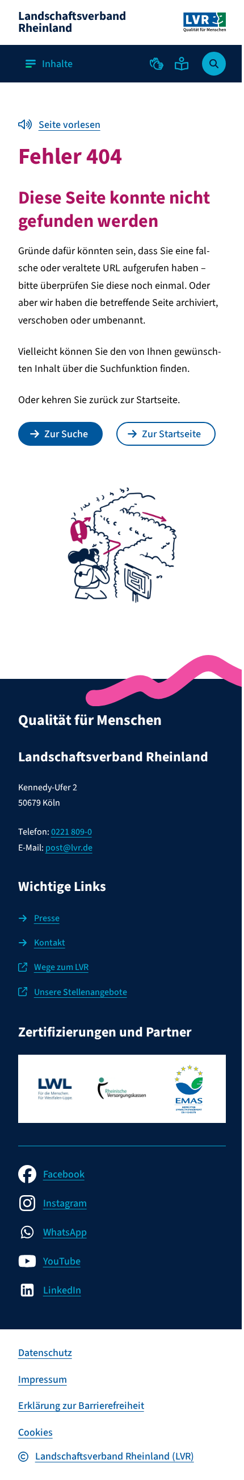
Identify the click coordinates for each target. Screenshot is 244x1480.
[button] (156, 63)
